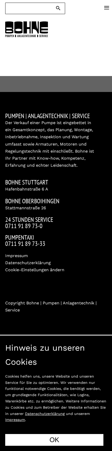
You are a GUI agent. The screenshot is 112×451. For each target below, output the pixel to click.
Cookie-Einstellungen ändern (34, 269)
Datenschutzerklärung (28, 262)
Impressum (16, 255)
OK (54, 439)
